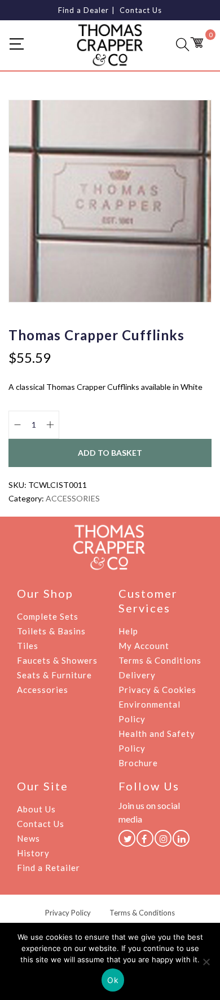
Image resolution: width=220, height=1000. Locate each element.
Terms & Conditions (159, 660)
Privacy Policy (68, 912)
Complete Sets (47, 616)
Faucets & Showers (57, 660)
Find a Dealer (83, 10)
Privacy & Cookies (157, 690)
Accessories (42, 690)
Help (128, 631)
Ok (112, 980)
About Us (36, 809)
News (28, 838)
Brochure (138, 763)
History (33, 853)
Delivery (137, 675)
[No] (206, 961)
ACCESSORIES (73, 498)
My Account (143, 646)
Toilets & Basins (51, 631)
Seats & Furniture (54, 675)
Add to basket (110, 452)
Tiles (27, 646)
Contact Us (141, 10)
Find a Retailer (48, 868)
